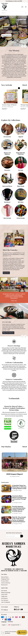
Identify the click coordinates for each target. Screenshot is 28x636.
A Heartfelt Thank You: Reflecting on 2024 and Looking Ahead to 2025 (19, 487)
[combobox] (14, 12)
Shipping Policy (5, 579)
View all (24, 85)
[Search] (25, 12)
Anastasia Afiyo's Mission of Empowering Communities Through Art (19, 498)
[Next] (25, 46)
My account (4, 585)
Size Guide (4, 590)
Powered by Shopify (5, 633)
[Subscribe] (21, 536)
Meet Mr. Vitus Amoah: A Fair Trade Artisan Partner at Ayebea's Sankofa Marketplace (19, 519)
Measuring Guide (5, 592)
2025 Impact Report (14, 474)
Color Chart (4, 594)
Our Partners (4, 600)
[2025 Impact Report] (14, 462)
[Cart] (22, 7)
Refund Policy (4, 577)
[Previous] (22, 46)
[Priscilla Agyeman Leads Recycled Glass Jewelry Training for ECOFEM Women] (6, 509)
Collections (4, 596)
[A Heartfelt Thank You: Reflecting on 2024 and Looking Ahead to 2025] (6, 488)
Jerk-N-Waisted (5, 602)
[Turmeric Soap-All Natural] (10, 99)
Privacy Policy (5, 581)
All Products (4, 598)
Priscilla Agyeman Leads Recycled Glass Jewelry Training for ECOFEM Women (18, 509)
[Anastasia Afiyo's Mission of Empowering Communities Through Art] (6, 499)
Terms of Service (5, 583)
